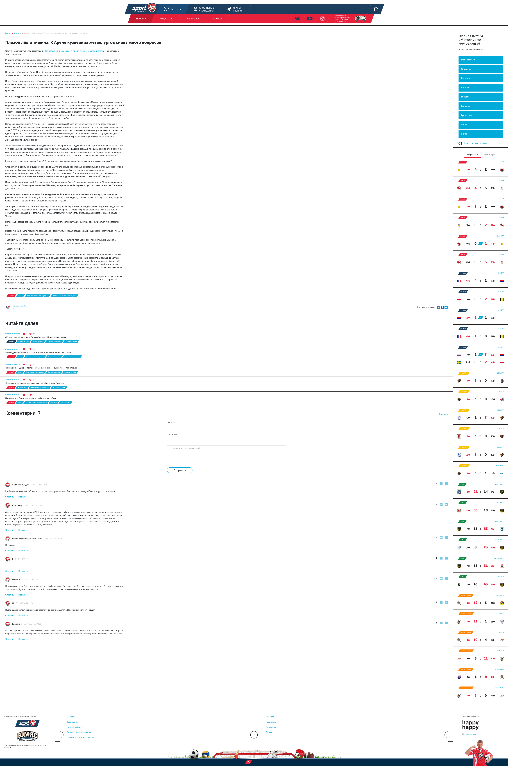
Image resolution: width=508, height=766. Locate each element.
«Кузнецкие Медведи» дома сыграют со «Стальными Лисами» (34, 383)
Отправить (180, 470)
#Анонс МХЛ (22, 387)
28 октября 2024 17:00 (12, 364)
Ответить (9, 497)
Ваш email (172, 434)
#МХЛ (20, 357)
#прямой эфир (71, 341)
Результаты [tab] (472, 154)
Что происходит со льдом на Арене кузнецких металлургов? (73, 51)
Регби (462, 484)
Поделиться (23, 497)
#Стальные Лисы (54, 357)
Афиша (269, 732)
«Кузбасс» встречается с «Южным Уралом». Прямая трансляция (35, 337)
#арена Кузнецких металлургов (64, 296)
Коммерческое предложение (80, 737)
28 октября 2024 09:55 (13, 395)
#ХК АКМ (54, 402)
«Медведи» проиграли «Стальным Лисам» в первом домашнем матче (38, 352)
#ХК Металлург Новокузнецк (37, 296)
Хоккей (11, 296)
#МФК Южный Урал (54, 341)
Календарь (271, 727)
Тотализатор (73, 722)
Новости (270, 717)
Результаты (271, 722)
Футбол (11, 341)
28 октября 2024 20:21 (12, 334)
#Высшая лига (23, 341)
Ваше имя (171, 422)
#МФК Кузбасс (38, 341)
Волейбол (464, 373)
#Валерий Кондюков (72, 357)
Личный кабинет (74, 727)
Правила (443, 414)
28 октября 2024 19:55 (12, 349)
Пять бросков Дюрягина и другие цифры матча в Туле (30, 398)
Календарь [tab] (489, 154)
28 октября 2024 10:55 (12, 380)
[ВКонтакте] (438, 307)
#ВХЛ (20, 296)
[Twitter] (446, 307)
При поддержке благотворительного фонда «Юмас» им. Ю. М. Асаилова (342, 18)
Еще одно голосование (475, 143)
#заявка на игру (70, 372)
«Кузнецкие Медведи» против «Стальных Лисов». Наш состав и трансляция (41, 368)
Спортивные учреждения (79, 732)
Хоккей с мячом (466, 595)
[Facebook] (442, 307)
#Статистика (65, 402)
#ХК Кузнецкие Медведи (35, 357)
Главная (70, 717)
